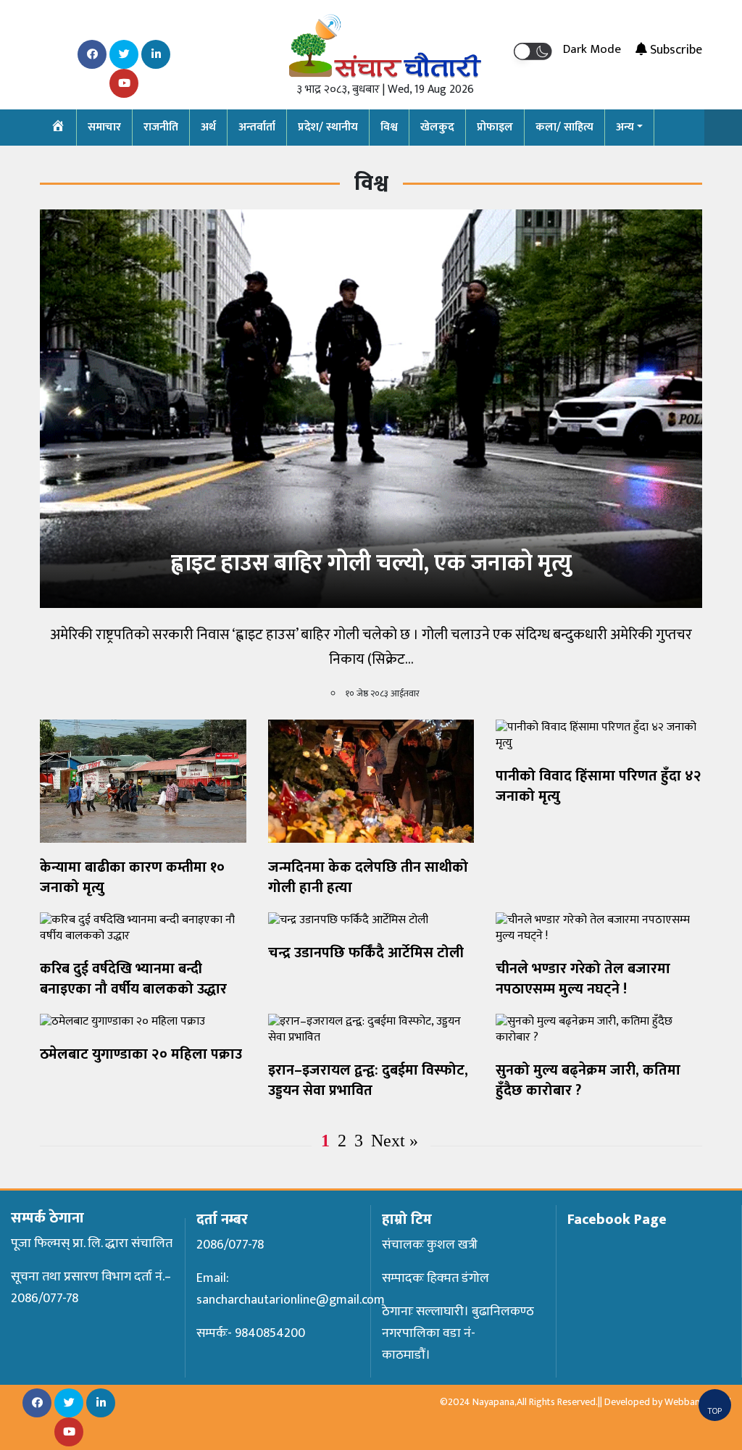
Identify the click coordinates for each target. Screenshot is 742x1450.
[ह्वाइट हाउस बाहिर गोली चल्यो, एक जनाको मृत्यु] (371, 408)
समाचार (104, 127)
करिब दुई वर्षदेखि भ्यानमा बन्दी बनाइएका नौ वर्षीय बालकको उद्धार (133, 979)
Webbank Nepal (697, 1401)
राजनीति (160, 127)
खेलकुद (437, 127)
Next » (394, 1140)
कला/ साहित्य (564, 127)
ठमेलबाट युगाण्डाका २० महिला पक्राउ (141, 1054)
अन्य (625, 127)
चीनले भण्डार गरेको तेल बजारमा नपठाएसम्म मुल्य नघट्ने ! (583, 979)
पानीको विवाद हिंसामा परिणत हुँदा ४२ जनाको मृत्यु (598, 786)
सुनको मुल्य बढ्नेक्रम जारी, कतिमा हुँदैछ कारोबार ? (588, 1080)
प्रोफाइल (495, 127)
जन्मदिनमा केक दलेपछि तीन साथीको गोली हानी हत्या (368, 877)
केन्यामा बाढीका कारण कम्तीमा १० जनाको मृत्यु (132, 877)
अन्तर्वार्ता (256, 127)
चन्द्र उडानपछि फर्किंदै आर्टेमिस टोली (366, 953)
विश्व (389, 127)
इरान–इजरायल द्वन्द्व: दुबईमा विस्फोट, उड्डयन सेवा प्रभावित (368, 1080)
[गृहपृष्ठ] (58, 127)
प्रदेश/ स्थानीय (328, 127)
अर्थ (208, 127)
